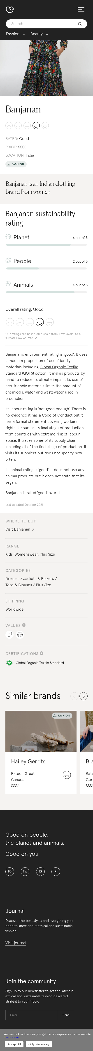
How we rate (24, 338)
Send (66, 1015)
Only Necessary (38, 1044)
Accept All (14, 1044)
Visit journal (15, 943)
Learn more (11, 1037)
